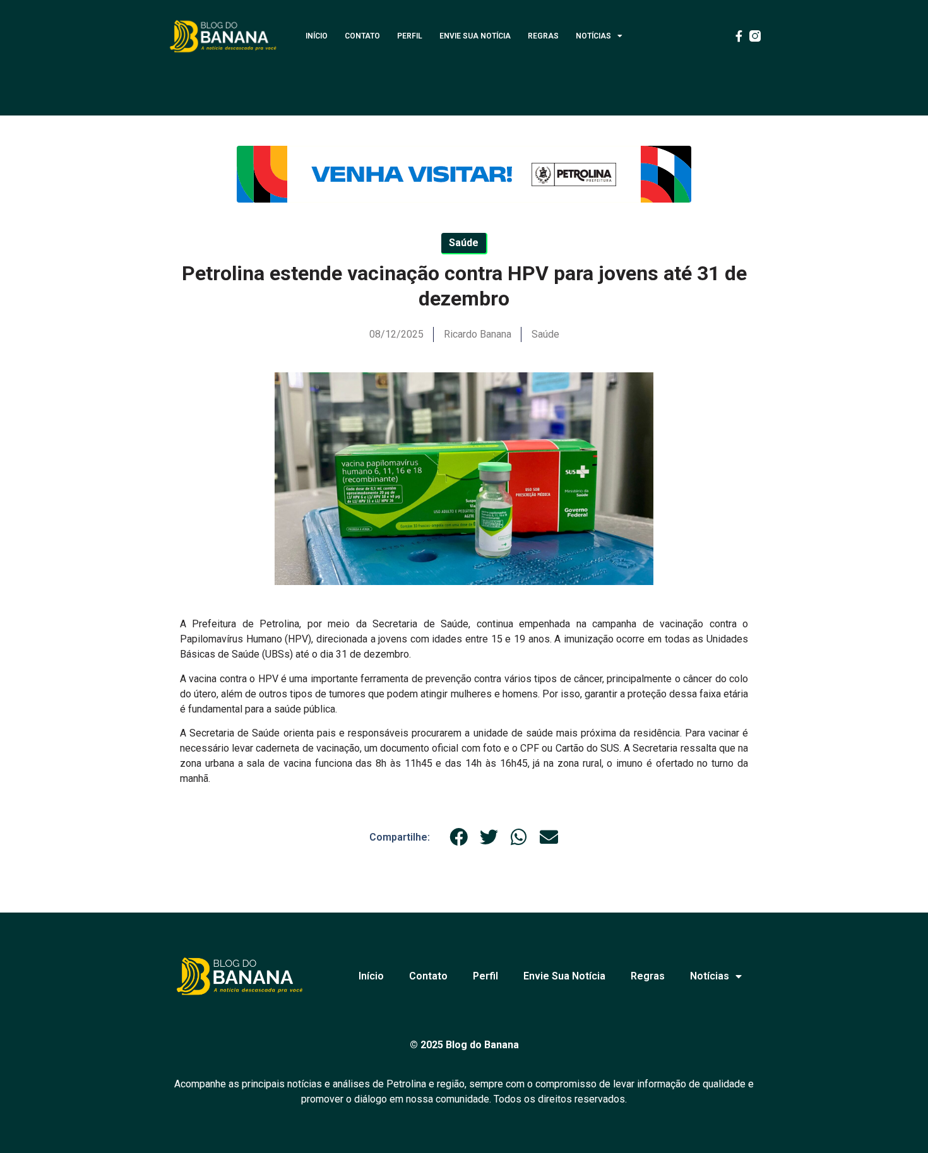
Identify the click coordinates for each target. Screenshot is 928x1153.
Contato (362, 36)
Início (317, 36)
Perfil (409, 36)
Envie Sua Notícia (475, 36)
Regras (543, 36)
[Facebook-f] (738, 36)
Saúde (545, 334)
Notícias (593, 36)
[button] (459, 837)
